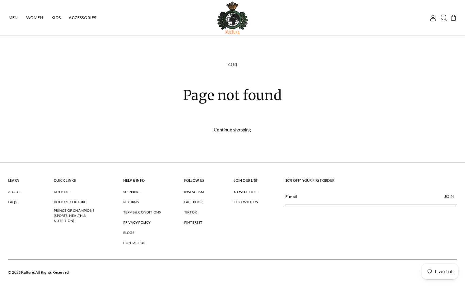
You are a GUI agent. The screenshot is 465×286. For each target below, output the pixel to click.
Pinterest (193, 222)
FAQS (12, 202)
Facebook (193, 202)
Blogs (128, 233)
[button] (441, 17)
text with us (245, 202)
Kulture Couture (70, 202)
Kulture (61, 192)
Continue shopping (232, 129)
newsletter (245, 192)
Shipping (131, 192)
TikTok (190, 212)
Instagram (194, 192)
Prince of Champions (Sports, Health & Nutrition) (74, 215)
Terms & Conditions (142, 212)
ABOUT (14, 192)
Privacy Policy (137, 222)
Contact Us (134, 243)
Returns (131, 202)
